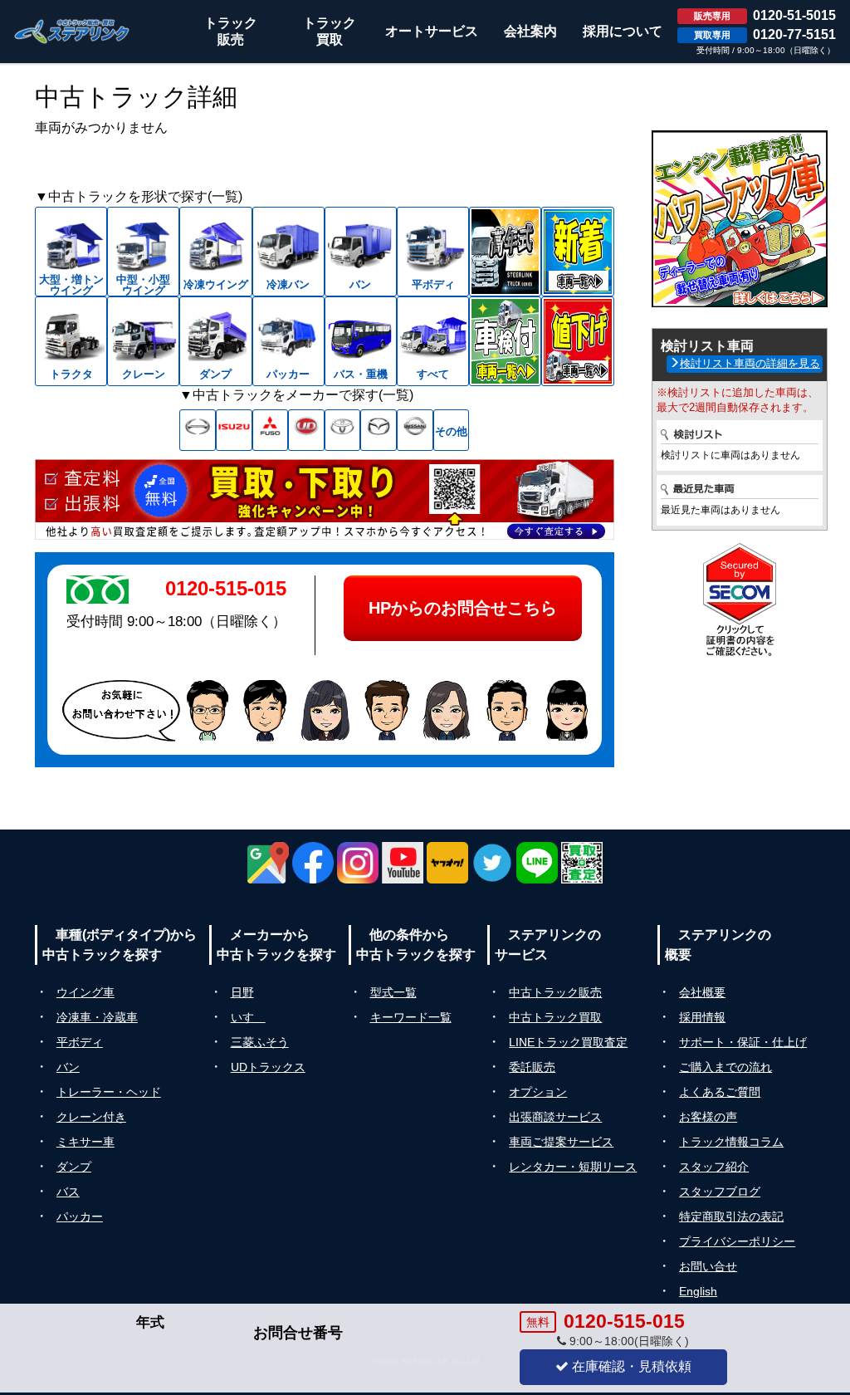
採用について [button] (622, 31)
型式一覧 (393, 992)
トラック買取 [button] (329, 31)
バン (68, 1067)
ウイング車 (85, 992)
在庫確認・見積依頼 (630, 1366)
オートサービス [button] (431, 31)
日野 (242, 992)
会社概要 (702, 992)
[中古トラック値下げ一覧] (577, 341)
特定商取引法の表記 (731, 1216)
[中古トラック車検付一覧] (505, 341)
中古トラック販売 (555, 992)
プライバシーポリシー (737, 1241)
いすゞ (248, 1017)
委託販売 (532, 1067)
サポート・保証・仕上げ (743, 1042)
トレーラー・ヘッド (108, 1092)
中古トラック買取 (555, 1017)
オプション (538, 1092)
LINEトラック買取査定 (568, 1042)
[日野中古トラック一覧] (197, 430)
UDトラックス (268, 1067)
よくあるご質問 (719, 1092)
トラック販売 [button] (230, 31)
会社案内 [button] (530, 31)
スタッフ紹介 (714, 1166)
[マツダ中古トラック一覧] (378, 430)
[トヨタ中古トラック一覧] (343, 430)
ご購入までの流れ (725, 1067)
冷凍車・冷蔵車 (97, 1017)
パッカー (79, 1216)
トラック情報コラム (731, 1141)
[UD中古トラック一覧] (306, 430)
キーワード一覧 (411, 1017)
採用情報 (702, 1017)
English (698, 1291)
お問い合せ (708, 1266)
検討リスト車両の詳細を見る (750, 363)
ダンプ (73, 1166)
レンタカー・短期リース (573, 1166)
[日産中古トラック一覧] (415, 430)
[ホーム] (72, 31)
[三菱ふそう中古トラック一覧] (270, 430)
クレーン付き (91, 1116)
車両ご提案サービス (561, 1141)
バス (68, 1191)
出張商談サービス (555, 1116)
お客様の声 (708, 1116)
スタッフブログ (719, 1191)
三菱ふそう (260, 1042)
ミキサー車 (85, 1141)
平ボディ (79, 1042)
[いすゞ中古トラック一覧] (234, 430)
